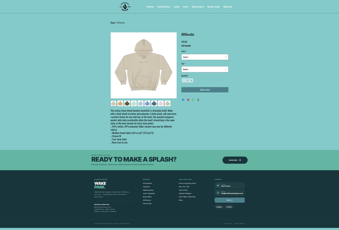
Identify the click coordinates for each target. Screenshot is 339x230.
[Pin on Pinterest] (188, 99)
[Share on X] (198, 99)
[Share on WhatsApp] (193, 99)
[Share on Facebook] (183, 99)
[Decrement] (183, 80)
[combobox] (204, 57)
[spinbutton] (187, 80)
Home (113, 22)
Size (183, 63)
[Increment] (191, 80)
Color (184, 51)
